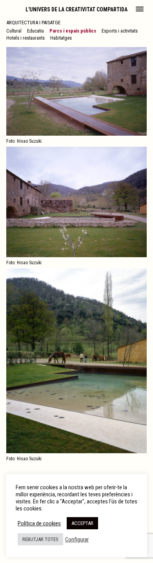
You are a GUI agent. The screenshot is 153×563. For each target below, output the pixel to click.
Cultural (14, 31)
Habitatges (61, 38)
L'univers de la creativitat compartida (77, 9)
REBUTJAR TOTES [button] (40, 539)
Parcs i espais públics (72, 31)
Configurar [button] (77, 539)
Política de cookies (39, 523)
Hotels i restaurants (25, 38)
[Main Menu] (139, 10)
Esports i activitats (120, 31)
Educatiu (35, 31)
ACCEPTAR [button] (82, 523)
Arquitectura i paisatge (33, 22)
